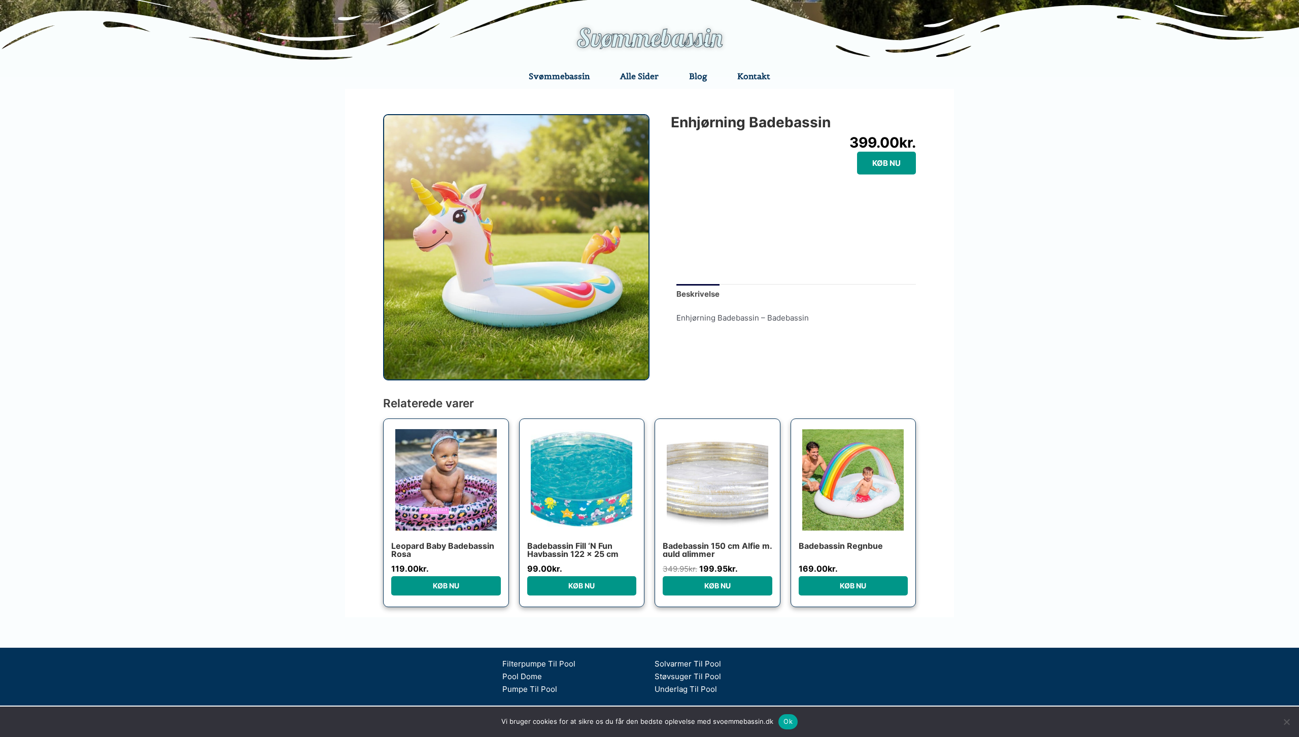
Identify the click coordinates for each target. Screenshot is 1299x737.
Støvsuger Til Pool (688, 676)
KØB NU (886, 163)
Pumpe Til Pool (529, 689)
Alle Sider (639, 76)
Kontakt (753, 76)
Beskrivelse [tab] (698, 294)
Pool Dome (522, 676)
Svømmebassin (649, 38)
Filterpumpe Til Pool (538, 664)
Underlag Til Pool (686, 689)
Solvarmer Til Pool (688, 664)
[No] (1286, 722)
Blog (698, 76)
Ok (788, 721)
